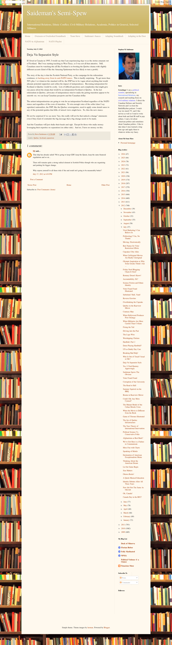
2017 (123, 187)
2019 (123, 179)
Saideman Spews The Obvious (131, 373)
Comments (125, 582)
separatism (50, 138)
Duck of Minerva (128, 543)
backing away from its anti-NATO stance (55, 78)
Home (27, 36)
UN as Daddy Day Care (132, 349)
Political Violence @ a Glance (130, 560)
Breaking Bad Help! (130, 353)
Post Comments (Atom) (46, 189)
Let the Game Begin (130, 467)
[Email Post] (60, 134)
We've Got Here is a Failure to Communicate (133, 442)
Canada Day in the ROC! (132, 497)
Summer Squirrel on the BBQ (132, 390)
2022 (123, 168)
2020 (123, 176)
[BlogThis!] (68, 134)
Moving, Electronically (132, 242)
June (125, 501)
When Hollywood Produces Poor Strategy (133, 316)
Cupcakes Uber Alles (131, 251)
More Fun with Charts (131, 447)
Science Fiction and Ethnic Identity (133, 284)
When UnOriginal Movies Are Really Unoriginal (133, 256)
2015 (123, 194)
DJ (34, 151)
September (127, 219)
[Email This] (65, 134)
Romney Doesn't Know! (132, 275)
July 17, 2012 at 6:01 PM (42, 174)
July (125, 227)
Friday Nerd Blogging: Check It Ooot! (131, 270)
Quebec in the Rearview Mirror (132, 306)
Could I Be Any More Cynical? (131, 399)
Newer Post (32, 185)
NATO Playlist (55, 41)
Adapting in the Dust (137, 36)
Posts (123, 577)
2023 (123, 165)
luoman (90, 627)
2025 (123, 157)
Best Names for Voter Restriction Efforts (131, 246)
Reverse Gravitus (129, 298)
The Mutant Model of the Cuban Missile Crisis (132, 405)
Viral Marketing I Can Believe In (131, 231)
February (127, 516)
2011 (123, 524)
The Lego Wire (129, 334)
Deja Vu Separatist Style (132, 362)
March (126, 512)
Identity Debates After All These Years (133, 482)
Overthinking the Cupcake (133, 302)
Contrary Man (128, 311)
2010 (123, 528)
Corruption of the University (134, 381)
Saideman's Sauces (93, 36)
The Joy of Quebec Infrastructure (130, 421)
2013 (123, 201)
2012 (123, 205)
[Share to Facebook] (73, 134)
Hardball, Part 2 (129, 342)
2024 (123, 161)
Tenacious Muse (127, 565)
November (127, 212)
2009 (123, 532)
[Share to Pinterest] (75, 134)
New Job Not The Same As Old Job (133, 488)
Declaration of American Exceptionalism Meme (132, 456)
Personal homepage (128, 142)
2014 (123, 198)
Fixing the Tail (128, 327)
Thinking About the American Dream (130, 462)
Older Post (105, 185)
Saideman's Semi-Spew (57, 12)
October (126, 216)
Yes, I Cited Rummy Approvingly (131, 367)
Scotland (43, 138)
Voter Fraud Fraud (130, 378)
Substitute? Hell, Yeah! (132, 294)
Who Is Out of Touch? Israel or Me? (134, 357)
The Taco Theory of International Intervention (133, 427)
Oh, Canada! (127, 493)
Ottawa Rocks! (128, 474)
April (125, 509)
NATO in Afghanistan (34, 41)
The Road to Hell (129, 385)
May (125, 505)
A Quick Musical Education (133, 478)
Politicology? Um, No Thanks (131, 237)
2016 (123, 190)
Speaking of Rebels (130, 451)
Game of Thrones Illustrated (133, 416)
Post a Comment (36, 179)
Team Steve (75, 36)
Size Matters (127, 470)
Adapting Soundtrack (114, 36)
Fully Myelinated (128, 551)
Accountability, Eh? (130, 279)
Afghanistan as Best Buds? (133, 438)
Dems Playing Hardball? (132, 345)
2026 (123, 154)
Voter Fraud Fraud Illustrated (130, 289)
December (127, 208)
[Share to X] (70, 134)
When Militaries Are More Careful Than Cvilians (133, 322)
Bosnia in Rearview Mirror (133, 395)
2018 (123, 183)
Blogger (107, 627)
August (126, 223)
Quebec (36, 138)
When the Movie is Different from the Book (134, 411)
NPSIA (124, 555)
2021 (123, 172)
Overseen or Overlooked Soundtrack (50, 36)
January (126, 520)
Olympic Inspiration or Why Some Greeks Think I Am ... (134, 263)
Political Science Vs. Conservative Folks (131, 433)
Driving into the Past (131, 331)
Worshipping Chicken (131, 338)
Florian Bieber (127, 547)
